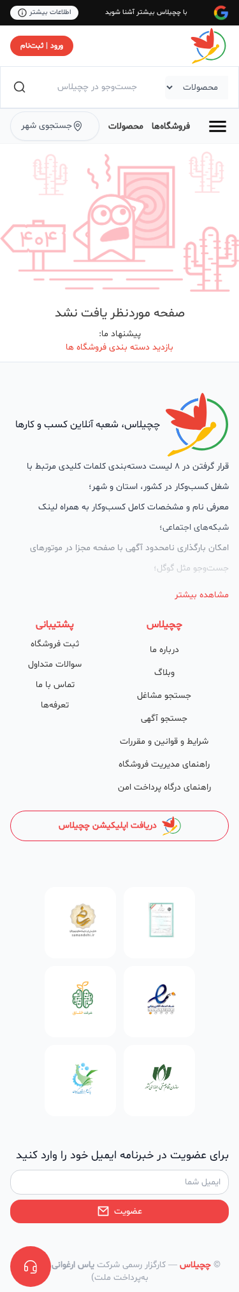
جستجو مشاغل (164, 696)
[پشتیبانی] (30, 1266)
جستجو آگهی (164, 719)
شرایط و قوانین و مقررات (164, 741)
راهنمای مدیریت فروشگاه (164, 764)
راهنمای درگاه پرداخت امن (164, 787)
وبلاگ (164, 673)
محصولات (125, 126)
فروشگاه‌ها (171, 126)
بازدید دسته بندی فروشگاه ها (119, 347)
